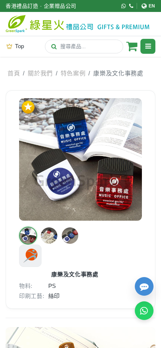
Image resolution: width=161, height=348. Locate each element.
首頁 (13, 73)
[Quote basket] (131, 46)
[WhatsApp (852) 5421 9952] (123, 6)
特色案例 (73, 73)
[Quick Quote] (144, 286)
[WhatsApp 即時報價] (144, 310)
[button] (28, 235)
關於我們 (40, 73)
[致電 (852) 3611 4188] (131, 6)
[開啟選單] (147, 46)
